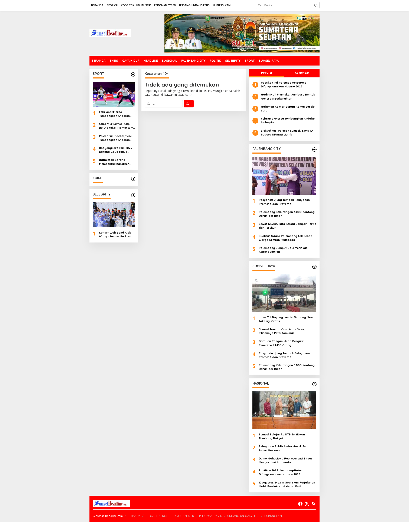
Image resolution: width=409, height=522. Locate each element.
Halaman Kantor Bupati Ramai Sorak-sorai (288, 108)
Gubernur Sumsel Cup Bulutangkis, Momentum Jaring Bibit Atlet (116, 126)
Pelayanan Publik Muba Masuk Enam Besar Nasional (284, 448)
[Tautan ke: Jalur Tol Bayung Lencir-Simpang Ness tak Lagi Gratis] (284, 293)
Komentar (302, 72)
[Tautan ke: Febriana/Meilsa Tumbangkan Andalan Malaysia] (114, 94)
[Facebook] (300, 503)
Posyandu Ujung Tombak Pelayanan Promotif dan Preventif (284, 201)
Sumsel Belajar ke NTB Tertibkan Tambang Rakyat (282, 436)
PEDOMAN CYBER (210, 516)
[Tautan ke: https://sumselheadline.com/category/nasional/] (314, 384)
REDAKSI (151, 516)
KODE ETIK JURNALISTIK (178, 516)
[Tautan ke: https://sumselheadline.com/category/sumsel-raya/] (314, 266)
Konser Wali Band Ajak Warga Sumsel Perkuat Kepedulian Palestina (115, 234)
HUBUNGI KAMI (274, 516)
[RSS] (313, 503)
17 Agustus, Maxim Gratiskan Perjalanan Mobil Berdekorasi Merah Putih (287, 484)
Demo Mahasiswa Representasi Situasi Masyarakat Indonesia (286, 460)
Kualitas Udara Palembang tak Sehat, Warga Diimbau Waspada (286, 237)
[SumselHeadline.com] (110, 33)
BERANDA (134, 516)
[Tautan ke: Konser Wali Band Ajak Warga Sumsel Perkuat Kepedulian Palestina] (114, 214)
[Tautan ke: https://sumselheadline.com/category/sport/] (133, 74)
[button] (316, 5)
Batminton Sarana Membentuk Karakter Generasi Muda (114, 161)
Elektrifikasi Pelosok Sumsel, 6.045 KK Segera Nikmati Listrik (287, 132)
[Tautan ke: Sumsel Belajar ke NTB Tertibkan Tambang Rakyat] (284, 410)
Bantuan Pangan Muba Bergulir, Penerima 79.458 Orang (281, 343)
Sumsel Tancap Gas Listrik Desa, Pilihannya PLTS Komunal (282, 331)
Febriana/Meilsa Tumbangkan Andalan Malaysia (114, 114)
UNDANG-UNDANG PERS (243, 516)
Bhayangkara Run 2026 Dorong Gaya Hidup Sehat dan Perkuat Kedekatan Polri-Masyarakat (115, 150)
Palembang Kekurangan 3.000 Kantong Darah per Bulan (287, 213)
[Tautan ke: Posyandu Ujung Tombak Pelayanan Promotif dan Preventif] (284, 176)
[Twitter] (307, 503)
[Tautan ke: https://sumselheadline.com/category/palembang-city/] (314, 149)
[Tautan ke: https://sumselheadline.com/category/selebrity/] (133, 195)
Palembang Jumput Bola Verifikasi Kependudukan (283, 249)
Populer (266, 72)
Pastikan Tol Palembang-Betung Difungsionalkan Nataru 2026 (284, 84)
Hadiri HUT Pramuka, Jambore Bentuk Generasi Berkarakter (288, 96)
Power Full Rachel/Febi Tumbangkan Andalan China (115, 138)
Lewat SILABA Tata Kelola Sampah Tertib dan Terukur (287, 225)
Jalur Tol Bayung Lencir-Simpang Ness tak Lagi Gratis (286, 319)
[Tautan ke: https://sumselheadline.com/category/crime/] (133, 178)
